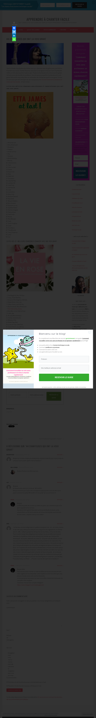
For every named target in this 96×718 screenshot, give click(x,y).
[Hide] (13, 43)
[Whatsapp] (14, 39)
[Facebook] (14, 28)
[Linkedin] (14, 35)
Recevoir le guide (64, 377)
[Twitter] (14, 32)
